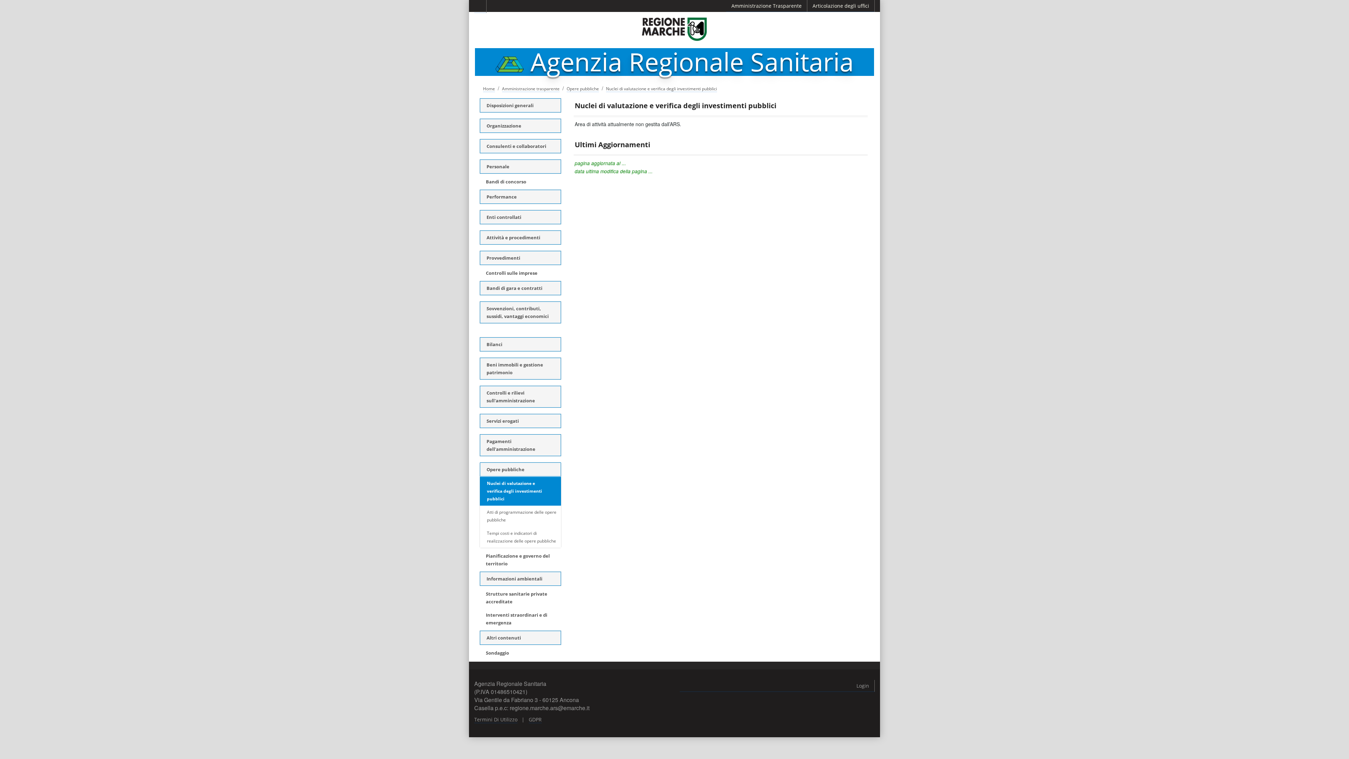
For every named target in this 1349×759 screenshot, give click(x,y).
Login (862, 685)
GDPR (535, 719)
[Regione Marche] (674, 28)
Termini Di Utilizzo (495, 719)
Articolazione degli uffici (841, 5)
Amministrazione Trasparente (766, 5)
